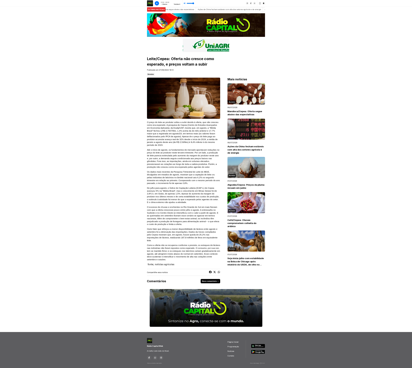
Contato (230, 356)
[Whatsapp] (254, 3)
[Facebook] (250, 3)
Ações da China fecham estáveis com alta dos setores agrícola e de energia (192, 9)
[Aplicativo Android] (263, 3)
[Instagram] (247, 3)
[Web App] (260, 3)
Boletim (151, 74)
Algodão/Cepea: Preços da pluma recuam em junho (249, 9)
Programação (233, 347)
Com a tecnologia (254, 363)
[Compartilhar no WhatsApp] (219, 272)
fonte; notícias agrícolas (161, 264)
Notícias (230, 351)
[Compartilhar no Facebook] (210, 272)
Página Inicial (232, 342)
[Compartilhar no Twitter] (214, 272)
